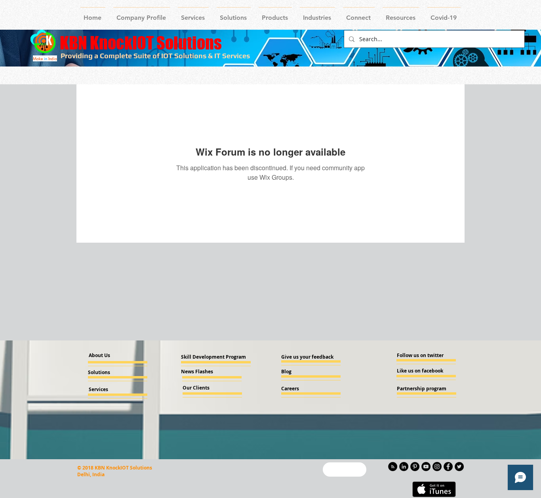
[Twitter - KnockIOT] (459, 466)
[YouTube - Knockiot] (426, 466)
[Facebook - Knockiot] (448, 466)
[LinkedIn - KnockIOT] (403, 466)
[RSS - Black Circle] (392, 466)
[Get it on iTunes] (434, 489)
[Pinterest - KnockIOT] (414, 466)
